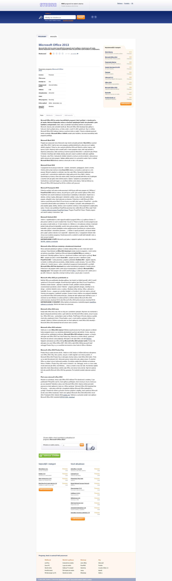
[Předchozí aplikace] (92, 17)
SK (132, 3)
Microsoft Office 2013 (111, 57)
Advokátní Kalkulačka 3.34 (78, 508)
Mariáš (100, 570)
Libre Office (84, 563)
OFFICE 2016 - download (67, 397)
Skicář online (48, 568)
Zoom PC (47, 565)
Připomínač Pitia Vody (77, 478)
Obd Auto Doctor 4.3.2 (77, 503)
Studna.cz (48, 13)
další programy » (126, 103)
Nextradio (108, 92)
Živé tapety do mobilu (68, 570)
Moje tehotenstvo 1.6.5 (45, 478)
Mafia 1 (100, 573)
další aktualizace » (78, 518)
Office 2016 (108, 82)
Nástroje (83, 560)
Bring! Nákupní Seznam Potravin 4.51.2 (80, 484)
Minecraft (100, 563)
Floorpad (107, 72)
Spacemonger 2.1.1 (76, 488)
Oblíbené (48, 560)
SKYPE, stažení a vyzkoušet (49, 241)
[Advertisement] (86, 28)
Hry (99, 560)
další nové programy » (46, 489)
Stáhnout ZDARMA (49, 455)
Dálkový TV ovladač (68, 568)
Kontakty (126, 3)
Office (74, 270)
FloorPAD (83, 565)
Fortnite (100, 565)
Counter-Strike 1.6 (103, 568)
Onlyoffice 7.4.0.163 (76, 469)
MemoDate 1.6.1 (43, 469)
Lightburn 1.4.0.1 (75, 493)
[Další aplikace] (95, 17)
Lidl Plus (47, 563)
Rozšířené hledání (68, 20)
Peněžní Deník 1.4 (110, 97)
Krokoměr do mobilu (68, 563)
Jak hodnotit (74, 53)
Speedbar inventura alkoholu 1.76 (80, 512)
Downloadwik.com (64, 579)
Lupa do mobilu (67, 565)
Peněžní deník (48, 570)
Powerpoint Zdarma (110, 62)
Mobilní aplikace (68, 560)
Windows (88, 338)
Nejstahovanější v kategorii (112, 47)
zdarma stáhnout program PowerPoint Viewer (55, 210)
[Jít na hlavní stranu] (48, 6)
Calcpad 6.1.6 (74, 473)
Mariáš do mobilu (67, 573)
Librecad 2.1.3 (109, 77)
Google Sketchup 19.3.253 (112, 67)
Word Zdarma (109, 52)
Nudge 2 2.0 (42, 473)
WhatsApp (83, 573)
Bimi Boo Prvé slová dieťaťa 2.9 (48, 483)
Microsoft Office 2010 (111, 87)
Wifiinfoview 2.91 (75, 498)
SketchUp (83, 568)
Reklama (119, 3)
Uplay (82, 570)
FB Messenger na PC (50, 573)
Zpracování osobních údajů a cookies (81, 579)
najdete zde (66, 395)
